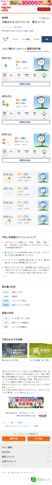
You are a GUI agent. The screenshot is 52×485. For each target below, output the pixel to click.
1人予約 (38, 439)
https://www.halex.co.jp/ (25, 416)
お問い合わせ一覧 (17, 472)
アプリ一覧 (6, 472)
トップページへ (44, 9)
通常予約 (14, 439)
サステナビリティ (30, 472)
